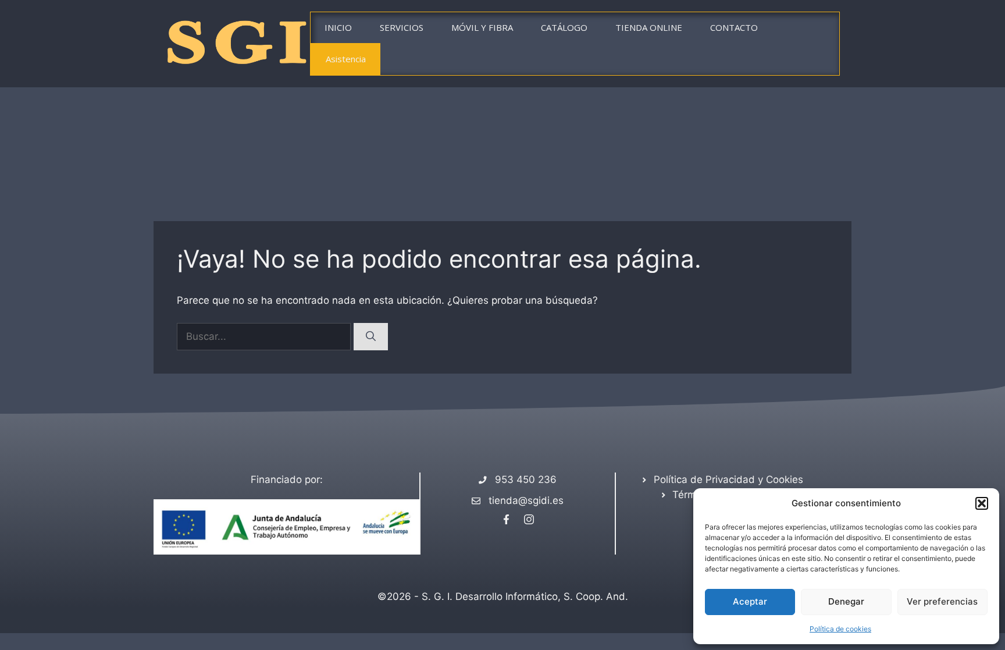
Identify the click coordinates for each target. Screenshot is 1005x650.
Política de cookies (840, 628)
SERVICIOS (401, 27)
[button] (982, 503)
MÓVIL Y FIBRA (482, 27)
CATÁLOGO (564, 27)
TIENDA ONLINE (648, 27)
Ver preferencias (942, 601)
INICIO (338, 27)
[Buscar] (371, 337)
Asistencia (346, 59)
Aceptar (750, 601)
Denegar (846, 601)
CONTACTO (734, 27)
